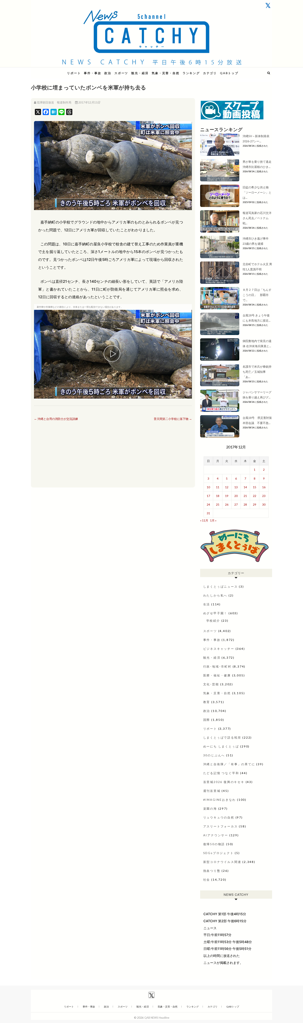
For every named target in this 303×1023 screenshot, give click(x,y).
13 (236, 487)
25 (217, 504)
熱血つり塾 (212, 870)
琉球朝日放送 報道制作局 (54, 102)
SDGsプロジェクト (218, 853)
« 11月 (204, 520)
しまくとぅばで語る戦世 (222, 737)
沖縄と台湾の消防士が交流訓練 (56, 419)
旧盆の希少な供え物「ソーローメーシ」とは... (257, 192)
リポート (74, 73)
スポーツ (121, 73)
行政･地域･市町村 (217, 666)
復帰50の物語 (214, 844)
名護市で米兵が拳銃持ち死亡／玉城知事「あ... (257, 372)
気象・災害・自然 (165, 73)
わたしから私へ (215, 595)
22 (254, 496)
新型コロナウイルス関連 (222, 862)
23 (263, 496)
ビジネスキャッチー (218, 648)
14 (245, 487)
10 (208, 487)
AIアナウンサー (215, 835)
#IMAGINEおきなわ (219, 799)
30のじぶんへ (214, 755)
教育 (206, 702)
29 (254, 504)
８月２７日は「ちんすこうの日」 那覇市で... (257, 295)
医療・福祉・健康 (217, 675)
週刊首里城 (212, 790)
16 (263, 487)
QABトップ (229, 73)
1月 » (213, 520)
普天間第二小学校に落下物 (173, 419)
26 (226, 504)
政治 (107, 73)
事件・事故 (92, 73)
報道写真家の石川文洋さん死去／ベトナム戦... (257, 218)
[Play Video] (113, 354)
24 (208, 504)
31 (208, 513)
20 (236, 496)
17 (208, 496)
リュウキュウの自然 (218, 817)
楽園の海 (210, 808)
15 (254, 487)
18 (217, 496)
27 (236, 504)
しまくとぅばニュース (220, 586)
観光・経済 (140, 73)
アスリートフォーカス (220, 826)
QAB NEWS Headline (52, 71)
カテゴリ (210, 73)
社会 (206, 879)
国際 (206, 719)
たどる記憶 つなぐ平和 (221, 773)
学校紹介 (213, 620)
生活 (206, 604)
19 (226, 496)
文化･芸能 (211, 684)
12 (226, 487)
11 (217, 487)
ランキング (191, 73)
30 (263, 504)
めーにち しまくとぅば (221, 746)
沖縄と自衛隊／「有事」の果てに (229, 764)
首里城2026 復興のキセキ (223, 782)
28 (245, 504)
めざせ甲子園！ (215, 613)
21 (245, 496)
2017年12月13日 (89, 102)
